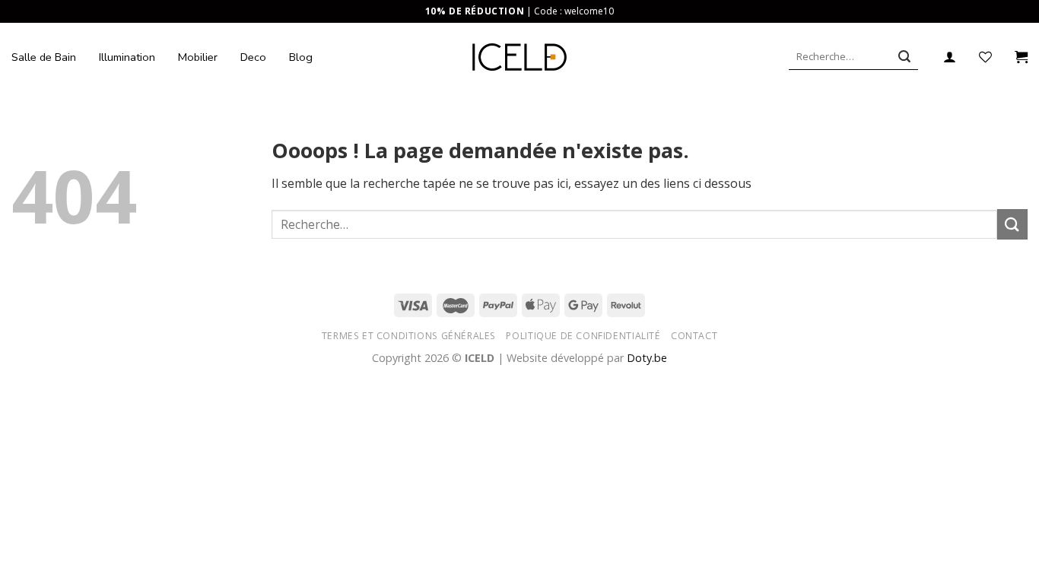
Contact (694, 335)
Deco (253, 57)
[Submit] (904, 57)
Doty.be (647, 358)
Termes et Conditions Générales (409, 335)
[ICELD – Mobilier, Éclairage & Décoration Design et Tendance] (519, 57)
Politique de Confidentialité (583, 335)
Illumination (127, 57)
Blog (301, 57)
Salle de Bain (43, 57)
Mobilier (198, 57)
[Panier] (1021, 57)
